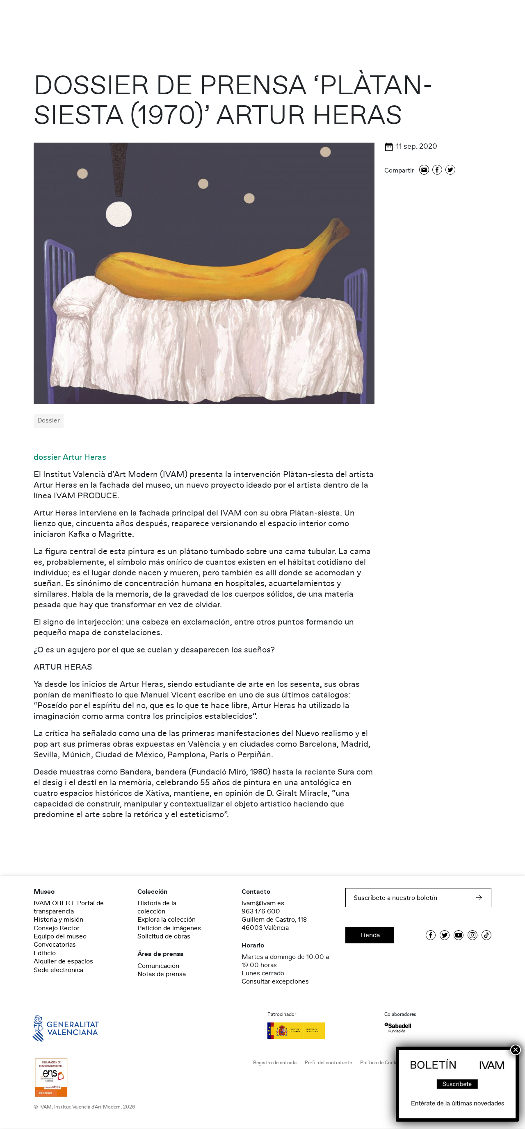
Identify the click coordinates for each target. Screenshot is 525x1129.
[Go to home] (54, 1028)
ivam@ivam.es (263, 903)
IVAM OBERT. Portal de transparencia (69, 907)
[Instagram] (472, 935)
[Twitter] (450, 170)
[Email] (424, 170)
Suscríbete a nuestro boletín (395, 898)
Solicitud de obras (163, 936)
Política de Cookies (381, 1063)
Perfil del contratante (328, 1063)
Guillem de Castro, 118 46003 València (274, 923)
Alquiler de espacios (63, 961)
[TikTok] (486, 935)
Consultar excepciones (275, 981)
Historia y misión (58, 919)
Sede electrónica (58, 970)
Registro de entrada (275, 1063)
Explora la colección (166, 919)
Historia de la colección (156, 907)
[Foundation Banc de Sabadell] (397, 1027)
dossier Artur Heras (70, 457)
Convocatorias (55, 944)
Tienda (370, 935)
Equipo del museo (60, 936)
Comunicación (158, 966)
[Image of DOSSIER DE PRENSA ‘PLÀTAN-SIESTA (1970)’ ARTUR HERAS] (204, 273)
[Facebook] (437, 170)
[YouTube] (458, 935)
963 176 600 (261, 911)
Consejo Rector (57, 928)
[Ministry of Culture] (320, 1030)
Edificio (45, 953)
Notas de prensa (161, 974)
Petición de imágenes (169, 928)
